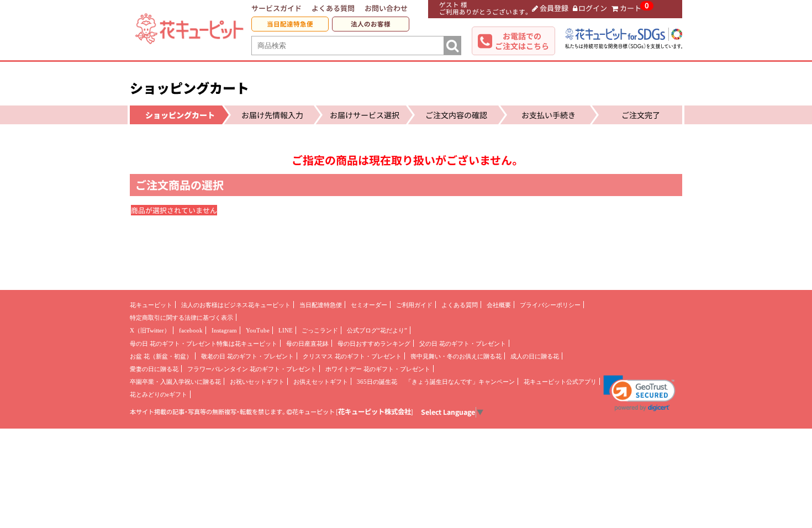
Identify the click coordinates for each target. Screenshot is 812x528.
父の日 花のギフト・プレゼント (462, 343)
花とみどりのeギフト (158, 394)
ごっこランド (320, 330)
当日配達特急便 (290, 24)
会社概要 (499, 305)
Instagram (224, 330)
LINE (285, 330)
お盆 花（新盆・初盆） (161, 356)
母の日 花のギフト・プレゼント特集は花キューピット (203, 343)
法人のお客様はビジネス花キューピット (236, 305)
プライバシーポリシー (550, 305)
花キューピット (151, 305)
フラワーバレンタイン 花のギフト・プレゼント (252, 369)
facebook (191, 330)
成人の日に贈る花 (534, 356)
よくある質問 (333, 8)
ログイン (592, 8)
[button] (639, 393)
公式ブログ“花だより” (377, 330)
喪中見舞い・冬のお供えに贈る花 (456, 356)
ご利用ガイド (414, 305)
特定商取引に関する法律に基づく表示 (181, 317)
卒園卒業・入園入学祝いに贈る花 (175, 381)
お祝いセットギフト (257, 381)
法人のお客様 (371, 24)
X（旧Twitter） (150, 330)
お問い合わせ (386, 8)
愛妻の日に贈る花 (154, 369)
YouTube (258, 330)
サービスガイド (276, 8)
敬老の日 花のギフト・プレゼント (247, 356)
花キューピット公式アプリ (560, 381)
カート (630, 8)
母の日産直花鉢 (307, 343)
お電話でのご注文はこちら (522, 40)
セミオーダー (369, 305)
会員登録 (554, 8)
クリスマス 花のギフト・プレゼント (352, 356)
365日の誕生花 (377, 381)
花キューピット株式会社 (374, 411)
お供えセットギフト (320, 381)
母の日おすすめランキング (374, 343)
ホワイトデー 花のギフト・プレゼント (377, 369)
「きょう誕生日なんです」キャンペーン (460, 381)
